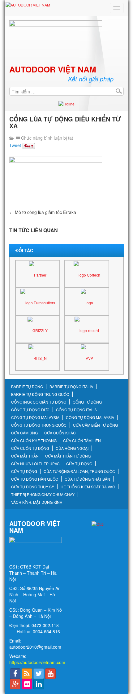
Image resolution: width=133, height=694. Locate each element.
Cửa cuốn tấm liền (82, 440)
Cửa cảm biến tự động (95, 425)
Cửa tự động (79, 463)
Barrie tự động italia (71, 386)
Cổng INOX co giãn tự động (38, 402)
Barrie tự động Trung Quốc (40, 394)
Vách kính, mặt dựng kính (36, 502)
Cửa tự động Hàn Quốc (34, 479)
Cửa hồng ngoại (72, 448)
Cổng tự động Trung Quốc (38, 425)
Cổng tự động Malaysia (35, 417)
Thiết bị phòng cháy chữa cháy (43, 494)
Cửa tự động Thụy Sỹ (32, 486)
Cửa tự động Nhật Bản (87, 479)
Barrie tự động (27, 386)
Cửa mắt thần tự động (68, 456)
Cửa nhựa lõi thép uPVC (35, 463)
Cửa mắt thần (25, 456)
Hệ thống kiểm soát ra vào (88, 486)
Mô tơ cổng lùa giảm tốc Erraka (42, 212)
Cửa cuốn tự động (30, 448)
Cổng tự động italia (76, 409)
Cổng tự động (87, 402)
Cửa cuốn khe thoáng (34, 440)
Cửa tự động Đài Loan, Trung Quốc (79, 471)
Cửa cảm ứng (24, 432)
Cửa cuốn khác (60, 432)
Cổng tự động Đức (30, 409)
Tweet (15, 145)
